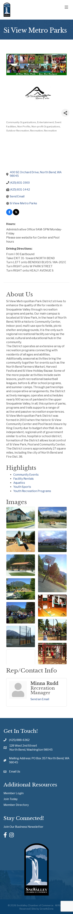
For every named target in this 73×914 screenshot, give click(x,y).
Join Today (11, 799)
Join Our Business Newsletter (23, 826)
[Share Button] (65, 113)
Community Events (26, 474)
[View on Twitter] (16, 214)
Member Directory (16, 805)
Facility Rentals (23, 478)
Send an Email (39, 699)
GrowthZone (47, 908)
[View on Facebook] (9, 214)
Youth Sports (22, 486)
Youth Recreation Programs (32, 491)
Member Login (14, 793)
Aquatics (19, 482)
